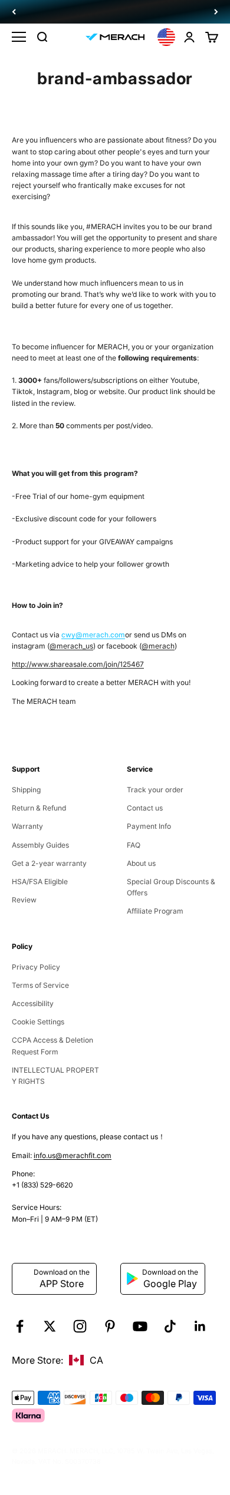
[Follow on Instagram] (80, 1326)
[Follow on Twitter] (50, 1326)
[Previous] (14, 12)
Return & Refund (39, 807)
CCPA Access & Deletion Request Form (52, 1046)
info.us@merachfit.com (72, 1155)
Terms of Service (40, 985)
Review (24, 899)
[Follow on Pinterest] (110, 1326)
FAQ (133, 845)
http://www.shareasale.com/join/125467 (78, 664)
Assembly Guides (40, 845)
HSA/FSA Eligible (40, 881)
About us (141, 863)
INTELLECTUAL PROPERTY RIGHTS (55, 1076)
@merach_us (71, 645)
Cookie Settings (38, 1021)
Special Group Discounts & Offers (171, 887)
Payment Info (149, 826)
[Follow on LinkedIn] (200, 1326)
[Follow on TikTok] (170, 1326)
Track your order (155, 789)
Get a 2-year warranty (49, 863)
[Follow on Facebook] (20, 1326)
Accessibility (33, 1003)
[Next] (216, 12)
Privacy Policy (36, 967)
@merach (158, 645)
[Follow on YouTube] (140, 1326)
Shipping (26, 789)
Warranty (27, 826)
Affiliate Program (155, 911)
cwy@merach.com (93, 634)
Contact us (145, 807)
